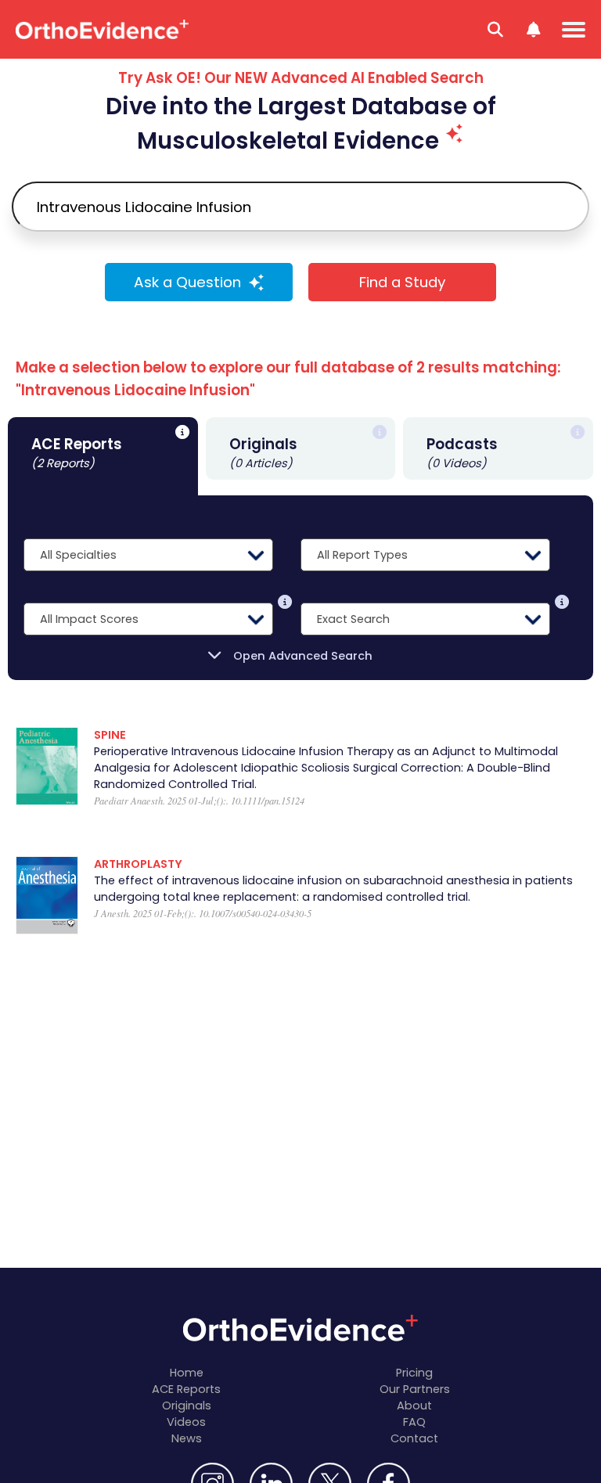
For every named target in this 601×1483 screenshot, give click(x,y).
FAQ (414, 1422)
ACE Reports (186, 1389)
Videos (186, 1422)
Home (186, 1372)
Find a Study (402, 282)
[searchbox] (300, 207)
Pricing (414, 1372)
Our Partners (415, 1389)
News (186, 1438)
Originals (186, 1405)
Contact (414, 1438)
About (414, 1405)
